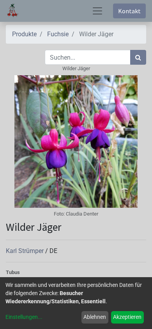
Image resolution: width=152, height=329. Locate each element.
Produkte (24, 34)
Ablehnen (94, 317)
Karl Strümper (25, 251)
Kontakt (129, 11)
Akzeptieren (127, 317)
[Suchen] (138, 57)
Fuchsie (58, 34)
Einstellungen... (23, 317)
